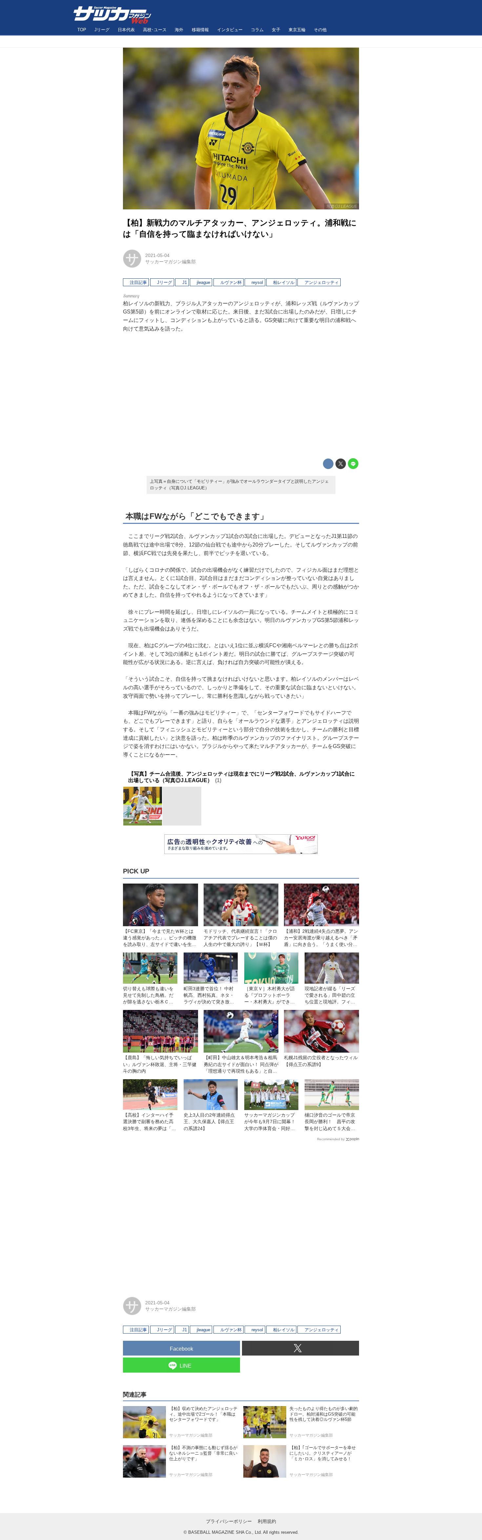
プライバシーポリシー (229, 1521)
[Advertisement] (241, 395)
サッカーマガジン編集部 (170, 261)
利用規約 (267, 1521)
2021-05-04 (157, 255)
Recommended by (331, 1139)
